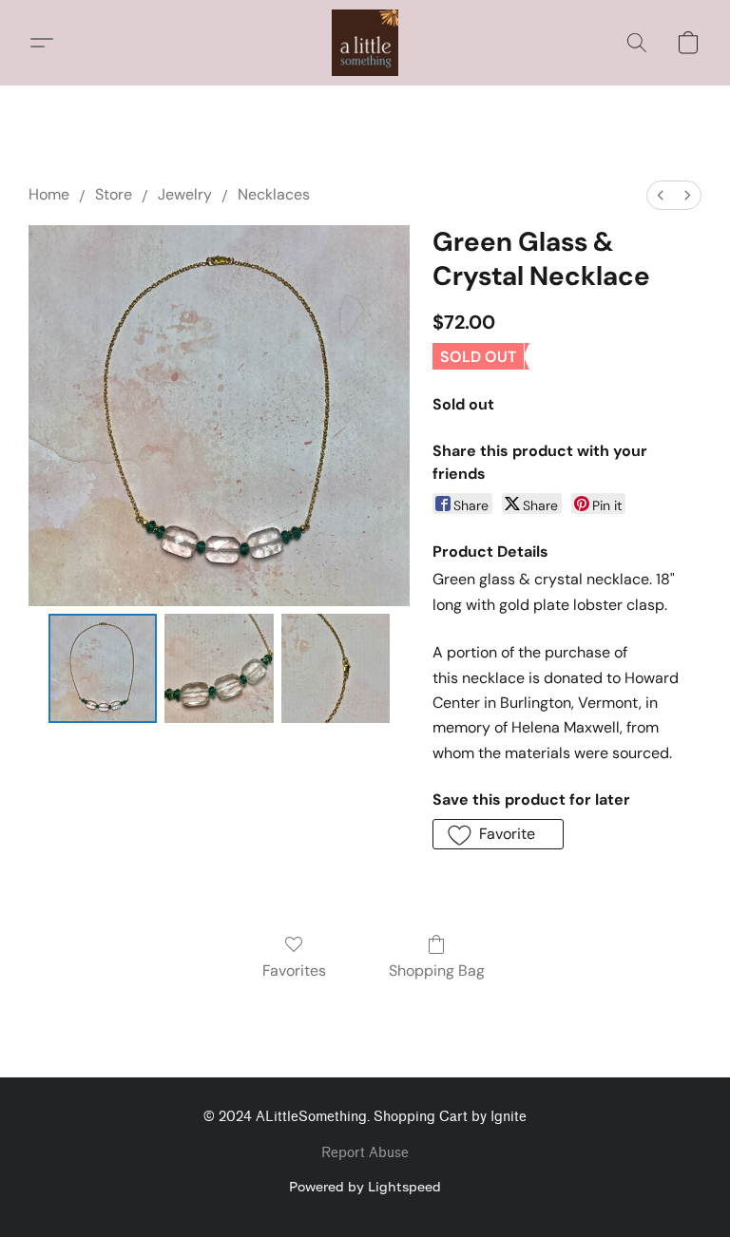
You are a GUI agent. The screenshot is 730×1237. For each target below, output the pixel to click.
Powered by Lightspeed (365, 1186)
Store (113, 194)
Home (49, 194)
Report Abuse (365, 1153)
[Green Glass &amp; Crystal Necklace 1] (219, 668)
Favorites (294, 970)
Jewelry (185, 194)
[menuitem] (660, 195)
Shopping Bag (437, 970)
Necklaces (274, 194)
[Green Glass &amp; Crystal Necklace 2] (336, 668)
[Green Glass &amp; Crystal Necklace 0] (103, 668)
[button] (365, 43)
